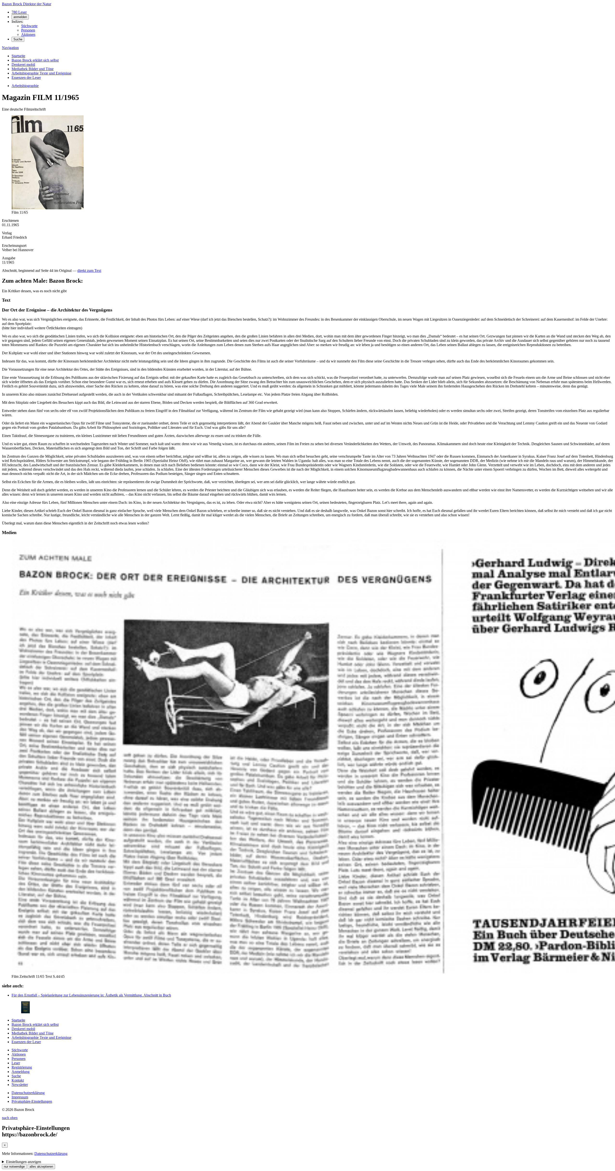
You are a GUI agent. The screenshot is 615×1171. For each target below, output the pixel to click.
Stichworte (29, 26)
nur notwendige (14, 1166)
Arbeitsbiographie (25, 86)
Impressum (20, 1097)
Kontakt (18, 1080)
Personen (28, 30)
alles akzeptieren (41, 1166)
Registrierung (22, 1067)
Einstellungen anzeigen (23, 1162)
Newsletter (20, 1085)
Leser (16, 1063)
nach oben (10, 1118)
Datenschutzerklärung (28, 1093)
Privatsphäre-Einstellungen (32, 1101)
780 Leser (19, 12)
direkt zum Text (89, 270)
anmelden (20, 17)
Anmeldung (21, 1072)
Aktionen (28, 34)
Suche (17, 39)
